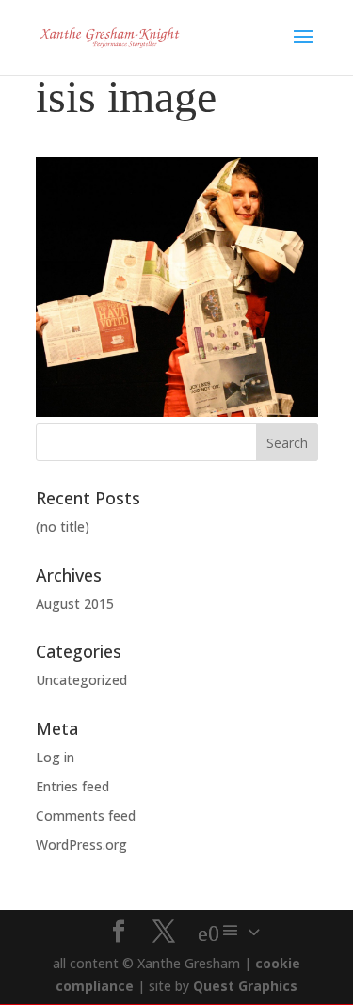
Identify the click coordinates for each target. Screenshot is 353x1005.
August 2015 (75, 604)
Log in (55, 757)
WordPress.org (81, 844)
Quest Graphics (245, 986)
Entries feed (72, 786)
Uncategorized (81, 680)
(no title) (62, 526)
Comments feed (86, 815)
